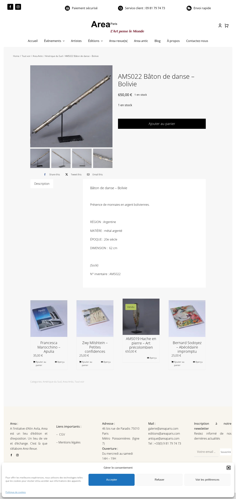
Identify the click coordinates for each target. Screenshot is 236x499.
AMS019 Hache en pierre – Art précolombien (141, 343)
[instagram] (18, 7)
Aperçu (61, 361)
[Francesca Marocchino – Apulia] (48, 318)
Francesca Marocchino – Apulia (48, 347)
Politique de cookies (16, 492)
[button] (228, 468)
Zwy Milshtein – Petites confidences (95, 347)
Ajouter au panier (162, 123)
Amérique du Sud (52, 381)
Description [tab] (41, 184)
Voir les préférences (207, 479)
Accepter (111, 479)
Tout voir (79, 381)
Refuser (159, 479)
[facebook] (10, 7)
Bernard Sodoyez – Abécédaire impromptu (187, 347)
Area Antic (68, 381)
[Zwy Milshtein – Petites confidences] (95, 318)
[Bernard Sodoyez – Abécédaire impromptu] (187, 318)
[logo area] (118, 21)
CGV (62, 434)
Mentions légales (69, 442)
